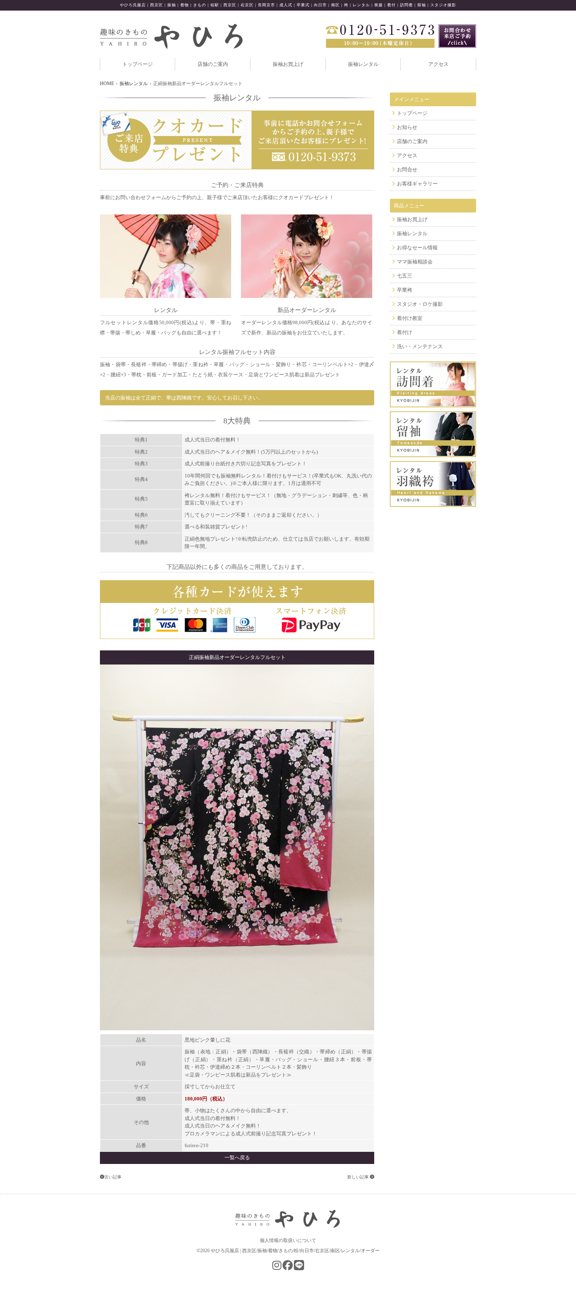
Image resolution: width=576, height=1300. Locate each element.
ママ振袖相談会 (415, 262)
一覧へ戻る (237, 1157)
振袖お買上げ (288, 64)
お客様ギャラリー (417, 184)
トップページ (137, 64)
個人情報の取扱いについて (288, 1240)
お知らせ (407, 127)
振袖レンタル (363, 64)
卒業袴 (404, 290)
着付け (404, 332)
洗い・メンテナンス (420, 346)
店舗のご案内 (212, 64)
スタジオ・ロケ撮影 (420, 304)
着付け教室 (409, 318)
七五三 (404, 276)
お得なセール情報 (417, 248)
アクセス (438, 64)
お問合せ (407, 169)
